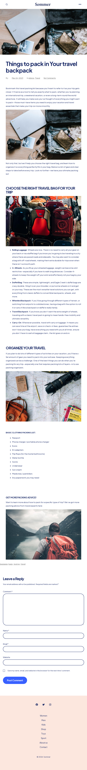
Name (6, 630)
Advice (31, 78)
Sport (43, 738)
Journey (16, 564)
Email (5, 644)
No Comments (50, 78)
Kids (44, 724)
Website (6, 657)
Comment (7, 591)
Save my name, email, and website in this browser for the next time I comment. (38, 670)
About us (44, 742)
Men (43, 720)
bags (10, 564)
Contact (43, 747)
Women (43, 715)
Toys (43, 733)
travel (23, 564)
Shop (43, 729)
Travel (37, 78)
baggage (4, 564)
